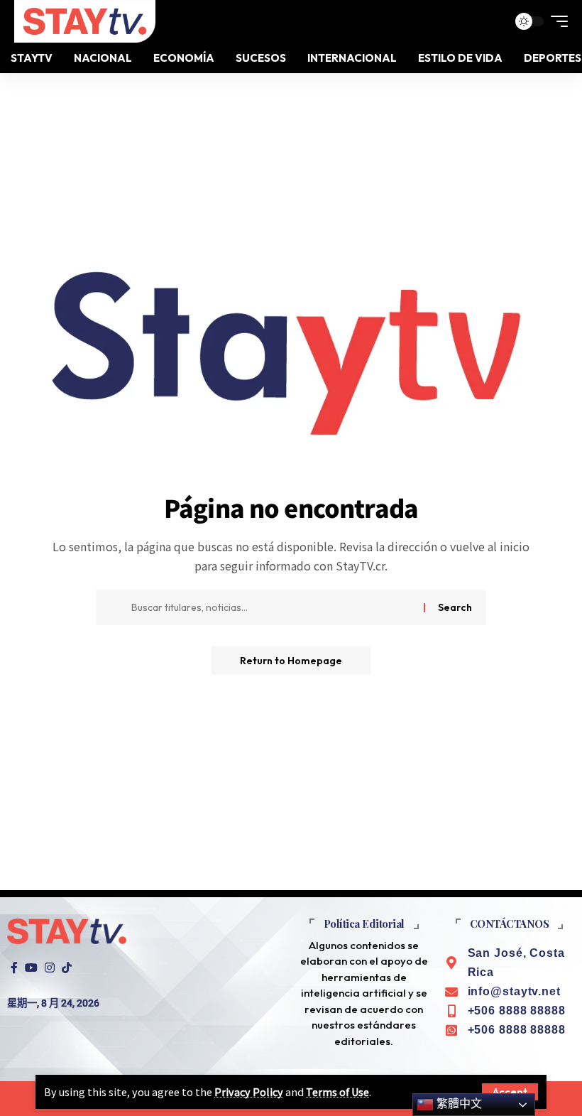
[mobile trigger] (556, 21)
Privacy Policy (248, 1091)
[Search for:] (272, 607)
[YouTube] (31, 967)
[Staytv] (84, 21)
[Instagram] (49, 967)
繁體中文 (458, 1104)
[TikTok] (66, 967)
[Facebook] (14, 967)
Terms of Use (337, 1091)
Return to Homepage (291, 660)
